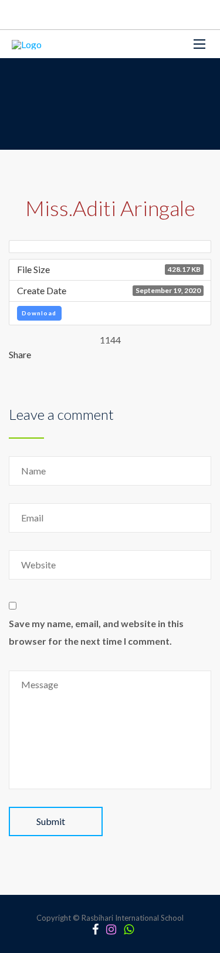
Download (39, 312)
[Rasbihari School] (27, 44)
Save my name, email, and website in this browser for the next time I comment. (96, 632)
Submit (50, 821)
